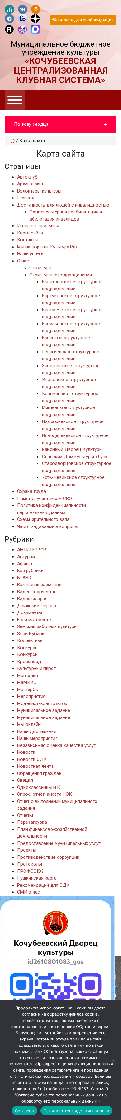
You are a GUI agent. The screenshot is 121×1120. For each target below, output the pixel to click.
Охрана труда (31, 491)
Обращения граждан (39, 773)
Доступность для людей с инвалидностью (63, 205)
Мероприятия (31, 696)
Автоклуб (27, 177)
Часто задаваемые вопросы (47, 526)
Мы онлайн (29, 724)
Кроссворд (29, 661)
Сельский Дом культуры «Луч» (74, 456)
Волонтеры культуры (39, 191)
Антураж (26, 556)
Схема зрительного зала (43, 519)
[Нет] (113, 1060)
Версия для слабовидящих (85, 19)
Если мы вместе (34, 619)
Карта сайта (30, 233)
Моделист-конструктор (42, 703)
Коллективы (30, 640)
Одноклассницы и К (38, 787)
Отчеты (25, 815)
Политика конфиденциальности (76, 1110)
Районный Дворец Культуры (72, 449)
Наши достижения (36, 731)
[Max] (35, 29)
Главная (25, 198)
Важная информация (39, 584)
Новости (26, 752)
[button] (60, 124)
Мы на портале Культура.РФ (47, 247)
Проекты (26, 850)
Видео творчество (37, 591)
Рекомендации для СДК (43, 885)
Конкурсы (27, 647)
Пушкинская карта (36, 878)
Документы (29, 612)
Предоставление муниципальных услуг (59, 843)
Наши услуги (30, 254)
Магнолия (27, 675)
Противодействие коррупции (48, 857)
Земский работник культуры (47, 626)
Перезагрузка (32, 822)
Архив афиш (30, 184)
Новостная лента (35, 766)
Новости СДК (32, 759)
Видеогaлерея (32, 598)
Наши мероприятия (37, 738)
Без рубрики (30, 570)
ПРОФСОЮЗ (30, 871)
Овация (25, 780)
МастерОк (27, 689)
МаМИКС (27, 682)
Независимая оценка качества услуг (56, 745)
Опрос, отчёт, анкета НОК (44, 794)
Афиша (24, 564)
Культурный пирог (36, 668)
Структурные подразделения (60, 275)
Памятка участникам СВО (44, 498)
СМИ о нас (28, 892)
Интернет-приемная (38, 226)
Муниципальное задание (43, 710)
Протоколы (29, 864)
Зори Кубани (30, 633)
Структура (40, 268)
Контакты (27, 240)
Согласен (24, 1110)
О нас (23, 261)
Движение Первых (37, 605)
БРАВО (24, 577)
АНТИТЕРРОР (31, 550)
